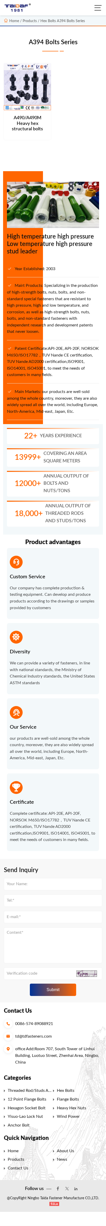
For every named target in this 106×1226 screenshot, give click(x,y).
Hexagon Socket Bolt (27, 1108)
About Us (65, 1151)
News (62, 1159)
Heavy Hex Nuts (71, 1108)
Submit (53, 989)
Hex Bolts (48, 21)
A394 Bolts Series (71, 21)
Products (16, 1159)
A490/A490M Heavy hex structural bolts (27, 123)
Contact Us (18, 1168)
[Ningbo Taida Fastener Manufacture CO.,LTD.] (18, 8)
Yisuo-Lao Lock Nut (25, 1116)
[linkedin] (76, 1189)
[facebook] (58, 1189)
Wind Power (68, 1116)
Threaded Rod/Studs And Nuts (30, 1091)
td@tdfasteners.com (33, 1036)
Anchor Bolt (19, 1125)
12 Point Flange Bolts (27, 1099)
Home (14, 21)
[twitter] (67, 1189)
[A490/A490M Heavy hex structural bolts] (27, 86)
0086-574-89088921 (34, 1024)
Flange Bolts (68, 1099)
